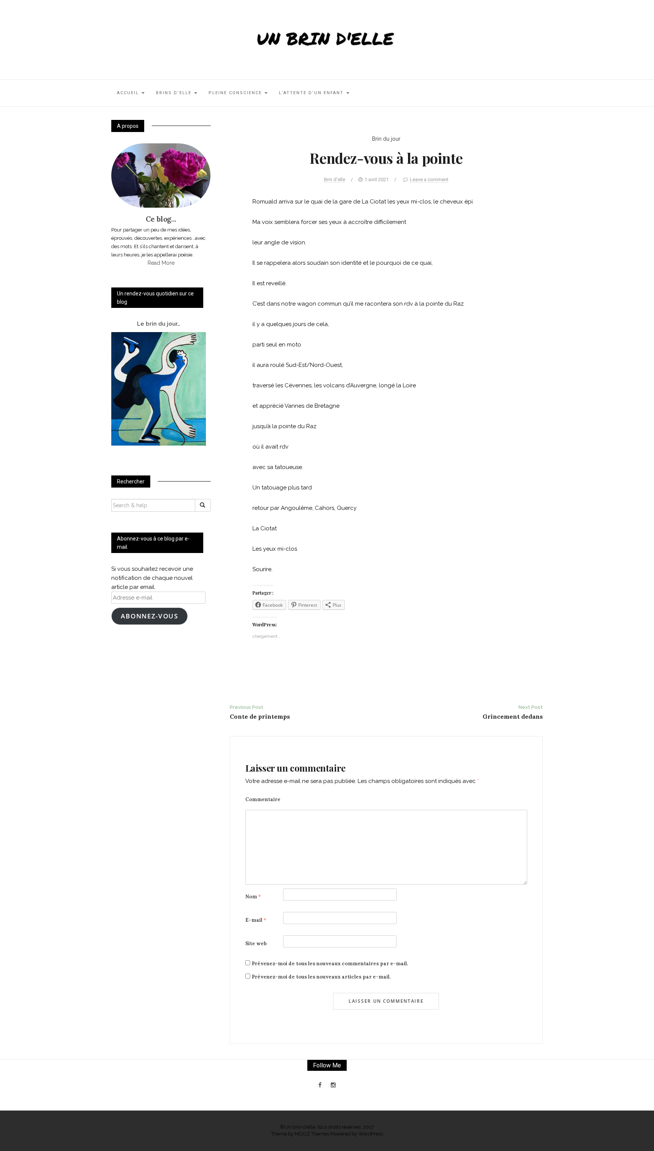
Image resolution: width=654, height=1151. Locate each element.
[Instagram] (333, 1085)
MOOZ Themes (312, 1134)
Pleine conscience (236, 92)
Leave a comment (429, 179)
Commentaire (262, 799)
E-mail (255, 920)
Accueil (129, 92)
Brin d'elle (334, 179)
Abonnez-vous (149, 616)
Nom (253, 896)
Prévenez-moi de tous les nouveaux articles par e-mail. (321, 977)
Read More (161, 263)
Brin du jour (386, 139)
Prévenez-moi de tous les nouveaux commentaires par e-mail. (330, 963)
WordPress (370, 1134)
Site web (256, 943)
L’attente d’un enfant (312, 92)
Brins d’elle (174, 92)
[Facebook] (320, 1085)
